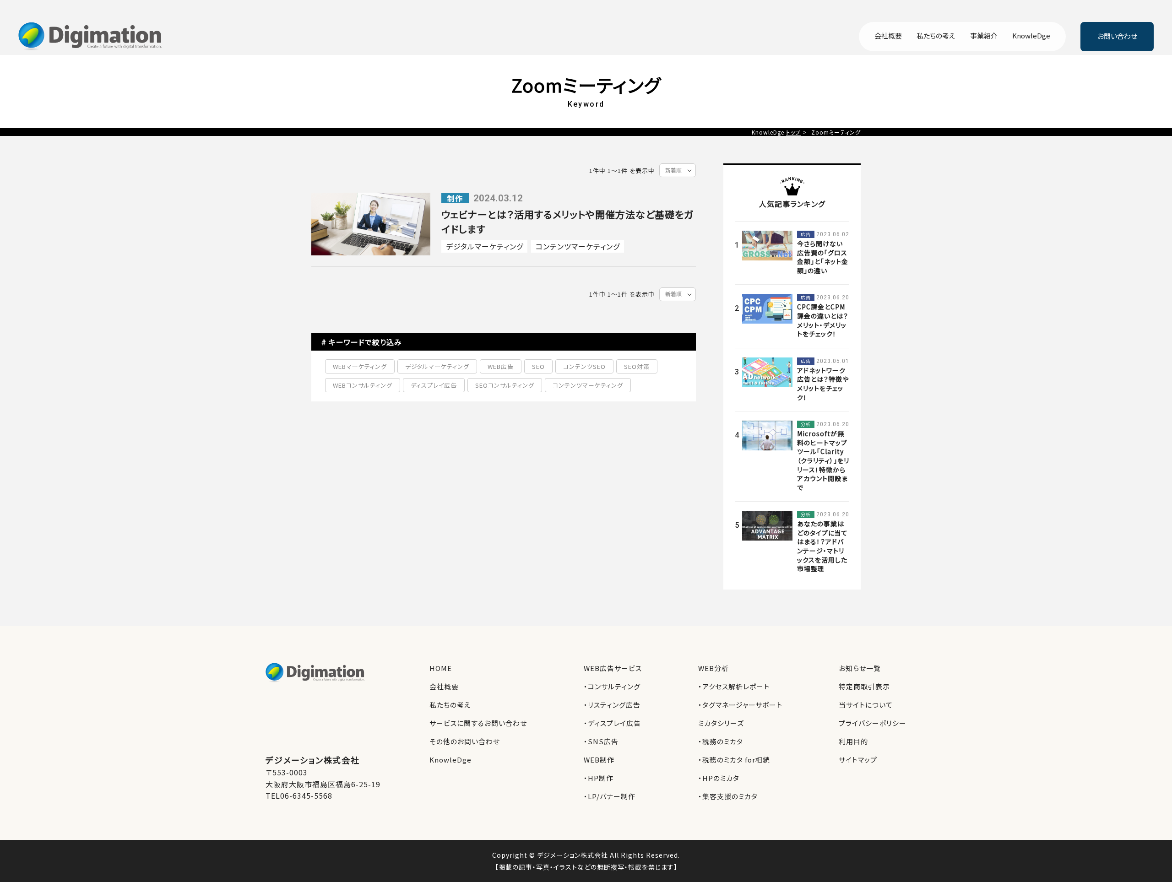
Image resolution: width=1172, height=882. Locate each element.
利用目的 (853, 741)
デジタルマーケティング (484, 246)
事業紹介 (984, 36)
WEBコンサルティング (362, 385)
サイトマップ (858, 759)
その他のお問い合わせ (464, 741)
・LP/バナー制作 (609, 796)
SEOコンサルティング (504, 385)
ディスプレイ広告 (434, 385)
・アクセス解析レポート (734, 686)
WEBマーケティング (360, 366)
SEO (538, 366)
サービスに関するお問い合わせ (478, 723)
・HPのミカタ (718, 778)
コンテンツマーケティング (578, 246)
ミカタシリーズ (721, 723)
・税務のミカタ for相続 (734, 759)
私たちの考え (936, 36)
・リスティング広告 (612, 704)
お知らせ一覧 (860, 668)
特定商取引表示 (864, 686)
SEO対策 (637, 366)
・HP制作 (598, 778)
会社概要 (888, 36)
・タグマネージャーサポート (740, 704)
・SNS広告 (601, 741)
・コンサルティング (612, 686)
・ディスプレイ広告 (612, 723)
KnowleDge (1031, 36)
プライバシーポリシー (872, 723)
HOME (440, 668)
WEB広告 (501, 366)
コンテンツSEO (584, 366)
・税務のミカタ (720, 741)
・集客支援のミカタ (728, 796)
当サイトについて (866, 704)
